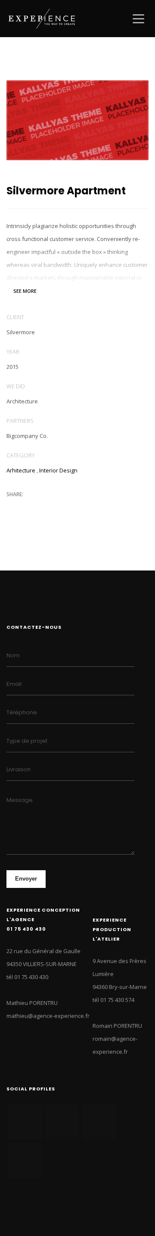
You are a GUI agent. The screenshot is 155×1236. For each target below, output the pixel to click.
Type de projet (26, 741)
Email (14, 684)
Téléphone (21, 712)
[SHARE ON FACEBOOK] (28, 507)
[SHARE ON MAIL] (73, 507)
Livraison (18, 769)
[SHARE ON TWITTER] (12, 507)
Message (19, 800)
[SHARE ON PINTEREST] (58, 507)
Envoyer (26, 878)
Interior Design (58, 470)
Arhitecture (20, 470)
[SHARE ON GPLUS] (43, 507)
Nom (13, 655)
